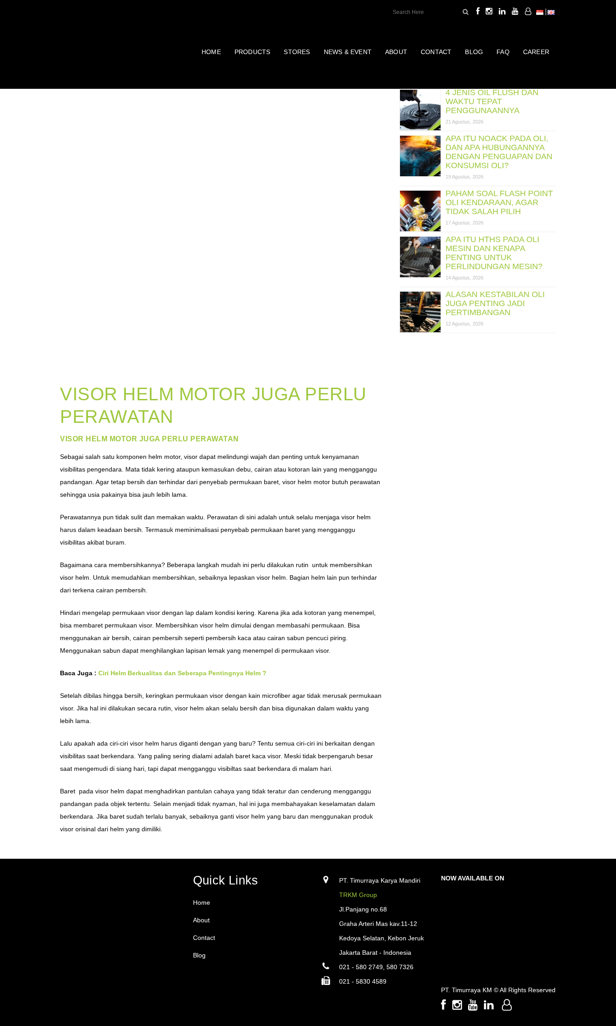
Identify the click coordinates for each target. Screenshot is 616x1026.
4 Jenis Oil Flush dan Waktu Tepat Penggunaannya (492, 101)
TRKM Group (358, 894)
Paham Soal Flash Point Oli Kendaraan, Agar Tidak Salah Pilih (499, 202)
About (201, 920)
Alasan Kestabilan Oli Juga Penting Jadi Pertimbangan (495, 303)
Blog (199, 955)
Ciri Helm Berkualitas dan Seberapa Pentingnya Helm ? (182, 673)
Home (201, 902)
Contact (204, 937)
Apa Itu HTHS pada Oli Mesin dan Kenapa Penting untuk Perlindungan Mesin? (494, 253)
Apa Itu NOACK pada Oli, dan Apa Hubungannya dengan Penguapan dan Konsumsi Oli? (499, 152)
